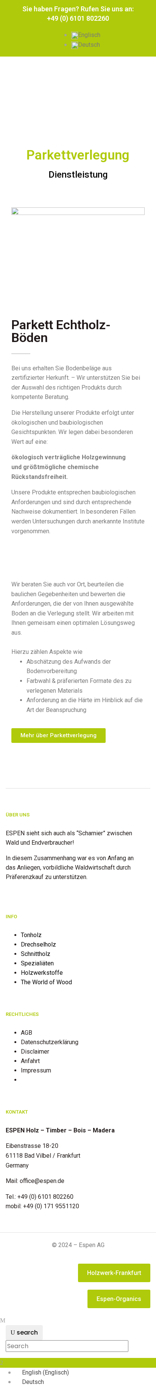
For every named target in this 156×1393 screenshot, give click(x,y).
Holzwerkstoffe (42, 972)
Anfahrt (30, 1061)
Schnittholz (35, 953)
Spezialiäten (37, 963)
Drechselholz (38, 944)
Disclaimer (35, 1051)
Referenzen (36, 1079)
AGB (26, 1032)
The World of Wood (46, 982)
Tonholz (31, 935)
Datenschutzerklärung (49, 1042)
